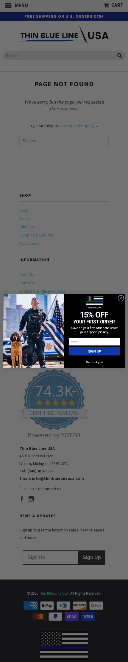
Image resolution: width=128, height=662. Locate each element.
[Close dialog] (121, 298)
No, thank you (94, 362)
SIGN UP (94, 351)
